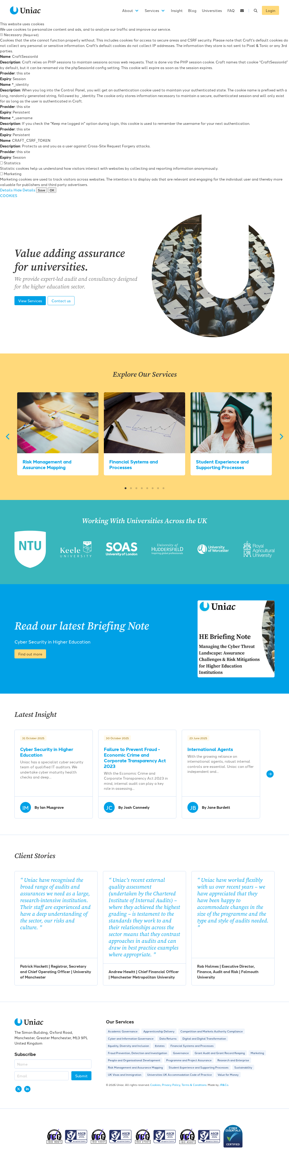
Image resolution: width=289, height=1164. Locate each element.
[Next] (281, 436)
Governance (181, 1053)
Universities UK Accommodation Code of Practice (179, 1074)
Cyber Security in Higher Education (46, 752)
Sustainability (243, 1067)
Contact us (61, 300)
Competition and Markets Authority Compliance (211, 1031)
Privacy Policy (171, 1085)
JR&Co (223, 1085)
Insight (177, 10)
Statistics (12, 162)
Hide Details (24, 189)
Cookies (155, 1085)
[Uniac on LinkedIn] (27, 1089)
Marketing (12, 173)
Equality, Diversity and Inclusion (128, 1046)
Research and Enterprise (233, 1060)
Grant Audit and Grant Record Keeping (220, 1053)
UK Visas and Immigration (124, 1074)
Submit (81, 1075)
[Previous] (8, 436)
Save (41, 190)
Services (152, 10)
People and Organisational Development (134, 1060)
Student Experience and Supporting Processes (222, 464)
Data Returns (168, 1038)
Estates (160, 1046)
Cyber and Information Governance (131, 1038)
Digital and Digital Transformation (204, 1038)
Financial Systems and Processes (133, 464)
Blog (192, 10)
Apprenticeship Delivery (159, 1031)
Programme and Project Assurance (189, 1060)
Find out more (30, 653)
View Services (30, 300)
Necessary (21, 34)
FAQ (231, 10)
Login (270, 10)
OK (52, 190)
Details (6, 189)
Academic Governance (123, 1031)
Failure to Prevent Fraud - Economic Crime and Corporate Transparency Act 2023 (135, 757)
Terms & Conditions (194, 1085)
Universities (212, 10)
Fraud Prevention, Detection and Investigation (137, 1053)
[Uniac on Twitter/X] (18, 1089)
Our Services (120, 1021)
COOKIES (8, 195)
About (127, 10)
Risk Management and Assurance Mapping (47, 464)
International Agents (210, 749)
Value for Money (228, 1074)
